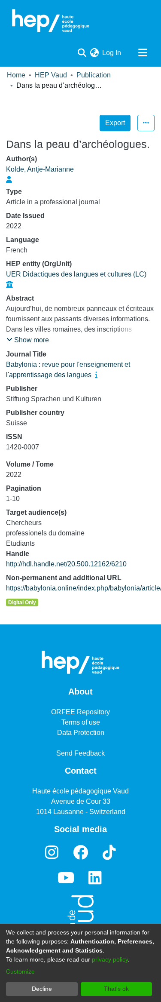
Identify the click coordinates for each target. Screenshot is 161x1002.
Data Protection (80, 732)
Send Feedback (80, 753)
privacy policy (110, 959)
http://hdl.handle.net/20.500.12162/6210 (66, 564)
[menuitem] (94, 53)
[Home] (50, 20)
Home (16, 75)
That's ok (116, 988)
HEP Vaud (51, 75)
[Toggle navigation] (143, 53)
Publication (93, 75)
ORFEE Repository (80, 712)
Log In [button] (112, 52)
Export (115, 122)
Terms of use (80, 722)
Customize (20, 971)
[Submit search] (81, 53)
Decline (42, 988)
